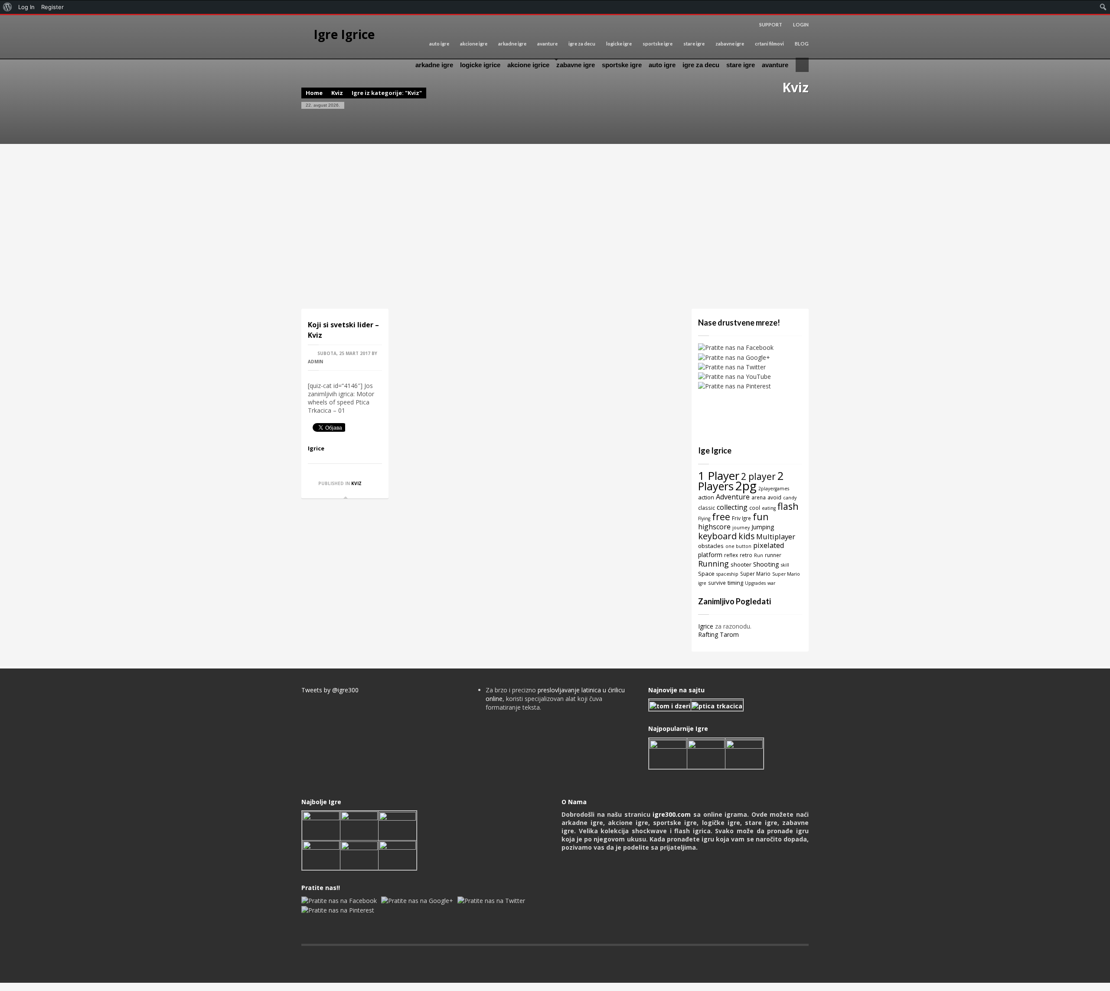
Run (758, 555)
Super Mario (755, 573)
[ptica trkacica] (717, 705)
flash (788, 506)
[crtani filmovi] (670, 705)
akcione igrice (528, 64)
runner (773, 554)
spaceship (727, 574)
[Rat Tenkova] (397, 855)
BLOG (802, 43)
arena (758, 497)
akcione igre (473, 43)
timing (735, 583)
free (721, 516)
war (771, 583)
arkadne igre (512, 43)
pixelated (768, 545)
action (706, 497)
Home (314, 93)
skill (785, 565)
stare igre (694, 43)
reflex (731, 554)
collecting (732, 507)
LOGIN (801, 24)
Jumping (762, 527)
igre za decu (581, 43)
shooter (741, 564)
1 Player (718, 475)
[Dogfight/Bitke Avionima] (397, 825)
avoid (774, 497)
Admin (315, 362)
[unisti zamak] (706, 753)
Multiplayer (775, 536)
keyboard (717, 536)
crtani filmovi (769, 43)
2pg (746, 485)
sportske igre (658, 43)
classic (706, 507)
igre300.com (672, 814)
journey (741, 528)
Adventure (733, 497)
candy (790, 498)
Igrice (316, 448)
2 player (758, 476)
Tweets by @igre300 (330, 690)
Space (706, 573)
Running (713, 563)
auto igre (439, 43)
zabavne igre (729, 43)
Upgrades (755, 583)
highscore (714, 526)
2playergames (773, 489)
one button (738, 546)
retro (746, 554)
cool (754, 507)
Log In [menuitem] (26, 6)
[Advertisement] (555, 226)
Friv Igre (741, 518)
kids (746, 536)
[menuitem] (7, 7)
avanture (547, 43)
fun (760, 516)
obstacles (711, 546)
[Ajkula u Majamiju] (321, 825)
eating (769, 508)
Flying (704, 518)
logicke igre (619, 43)
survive (717, 582)
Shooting (766, 564)
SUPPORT (770, 24)
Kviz (337, 93)
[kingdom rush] (668, 753)
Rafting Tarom (718, 634)
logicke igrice (480, 64)
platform (710, 555)
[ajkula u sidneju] (359, 855)
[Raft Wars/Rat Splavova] (359, 825)
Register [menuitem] (52, 6)
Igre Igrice (344, 34)
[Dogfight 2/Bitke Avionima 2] (744, 753)
